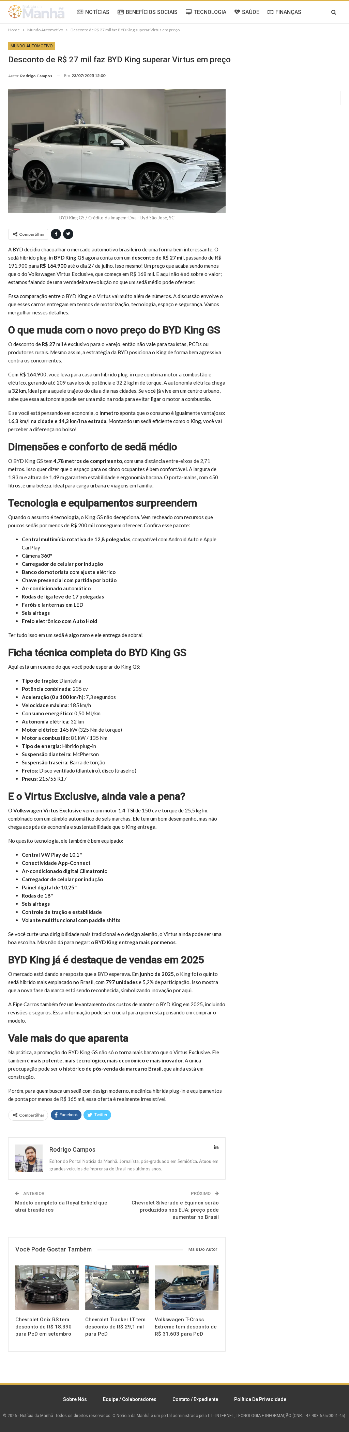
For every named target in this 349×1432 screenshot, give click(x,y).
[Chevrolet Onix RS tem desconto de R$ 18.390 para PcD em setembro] (47, 1287)
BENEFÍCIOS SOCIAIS (152, 12)
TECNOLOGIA (210, 12)
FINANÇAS (288, 12)
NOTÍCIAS (97, 12)
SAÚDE (250, 12)
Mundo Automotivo (32, 46)
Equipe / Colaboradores (129, 1399)
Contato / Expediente (195, 1399)
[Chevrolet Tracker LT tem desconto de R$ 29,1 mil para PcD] (117, 1287)
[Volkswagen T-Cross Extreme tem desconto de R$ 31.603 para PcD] (186, 1287)
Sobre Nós (75, 1399)
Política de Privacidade (260, 1399)
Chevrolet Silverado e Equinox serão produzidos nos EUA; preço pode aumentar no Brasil (175, 1210)
